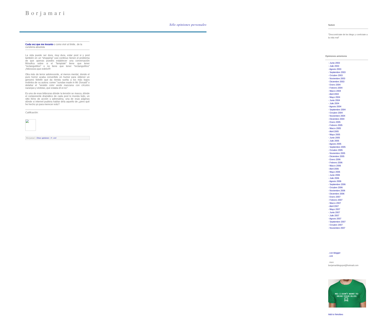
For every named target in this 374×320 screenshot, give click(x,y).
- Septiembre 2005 (337, 147)
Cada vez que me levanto (39, 44)
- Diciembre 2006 (336, 194)
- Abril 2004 (333, 94)
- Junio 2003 (334, 63)
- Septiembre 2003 (337, 72)
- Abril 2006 (333, 169)
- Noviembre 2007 (336, 228)
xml (54, 138)
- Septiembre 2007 (337, 222)
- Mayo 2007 (334, 209)
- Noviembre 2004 (336, 116)
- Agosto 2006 (334, 181)
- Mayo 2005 (334, 134)
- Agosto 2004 (334, 106)
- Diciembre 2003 (336, 81)
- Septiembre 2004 (337, 109)
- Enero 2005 (334, 122)
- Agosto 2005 (334, 144)
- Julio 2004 (333, 103)
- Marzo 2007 (334, 203)
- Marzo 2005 (334, 128)
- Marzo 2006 (334, 165)
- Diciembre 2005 (336, 156)
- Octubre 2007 (335, 225)
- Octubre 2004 (335, 113)
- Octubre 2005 (335, 150)
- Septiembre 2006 (337, 184)
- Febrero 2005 (335, 125)
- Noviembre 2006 (336, 190)
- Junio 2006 (334, 175)
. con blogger (334, 253)
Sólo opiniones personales (187, 24)
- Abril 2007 (333, 206)
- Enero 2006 (334, 159)
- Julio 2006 (333, 178)
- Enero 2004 (334, 85)
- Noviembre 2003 (336, 78)
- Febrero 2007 (335, 200)
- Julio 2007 (333, 215)
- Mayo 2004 (334, 97)
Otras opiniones (43, 138)
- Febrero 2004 (335, 88)
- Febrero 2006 (335, 162)
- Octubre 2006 (335, 187)
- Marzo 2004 (334, 91)
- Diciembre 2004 (336, 119)
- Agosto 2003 (334, 69)
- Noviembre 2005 (336, 153)
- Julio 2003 (333, 66)
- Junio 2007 (334, 212)
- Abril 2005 (333, 131)
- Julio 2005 (333, 141)
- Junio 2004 (334, 100)
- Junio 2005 (334, 137)
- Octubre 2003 (335, 75)
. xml (330, 256)
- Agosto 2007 (334, 218)
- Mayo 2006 (334, 172)
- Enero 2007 (334, 197)
